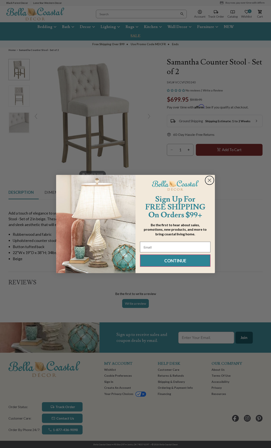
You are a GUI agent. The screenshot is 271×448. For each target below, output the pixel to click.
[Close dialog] (209, 180)
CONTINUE (175, 260)
